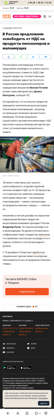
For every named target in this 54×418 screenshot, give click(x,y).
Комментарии (27, 306)
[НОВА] (26, 16)
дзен (32, 348)
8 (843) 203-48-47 (26, 328)
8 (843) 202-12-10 (10, 328)
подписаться (27, 291)
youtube (10, 352)
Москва (20, 8)
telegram (10, 348)
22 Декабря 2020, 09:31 (12, 28)
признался (44, 234)
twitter (33, 343)
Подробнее (43, 398)
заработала (38, 252)
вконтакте (11, 343)
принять (43, 403)
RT (28, 95)
